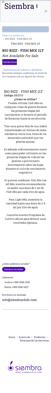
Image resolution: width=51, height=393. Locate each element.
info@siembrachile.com (19, 300)
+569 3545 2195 (21, 282)
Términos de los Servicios (34, 340)
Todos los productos (13, 35)
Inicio (11, 337)
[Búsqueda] (47, 29)
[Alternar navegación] (46, 11)
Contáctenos (10, 61)
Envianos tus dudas (13, 269)
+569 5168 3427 (20, 287)
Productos (39, 337)
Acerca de (24, 337)
